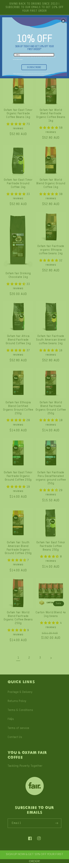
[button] (63, 21)
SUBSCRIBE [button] (34, 67)
